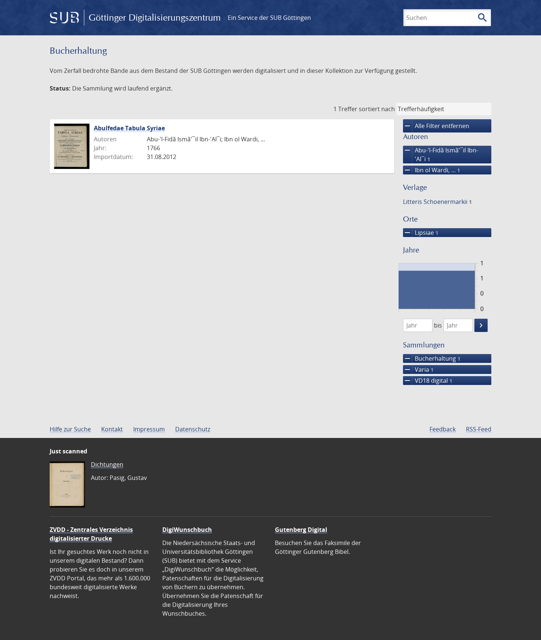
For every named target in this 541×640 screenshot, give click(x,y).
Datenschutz (192, 429)
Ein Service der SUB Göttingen (269, 18)
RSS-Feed (478, 429)
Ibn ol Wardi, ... (431, 170)
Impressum (149, 429)
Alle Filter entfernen (436, 125)
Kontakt (112, 429)
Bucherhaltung (431, 358)
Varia (418, 369)
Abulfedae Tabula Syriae (129, 128)
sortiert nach (377, 109)
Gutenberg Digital (301, 530)
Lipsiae (420, 232)
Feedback (442, 429)
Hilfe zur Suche (70, 429)
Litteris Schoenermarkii (437, 202)
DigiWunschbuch (187, 530)
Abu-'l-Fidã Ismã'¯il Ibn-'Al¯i (440, 154)
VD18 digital (427, 380)
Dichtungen (107, 464)
